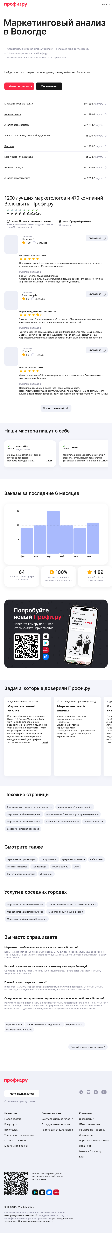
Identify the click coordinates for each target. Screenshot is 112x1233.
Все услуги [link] (10, 1124)
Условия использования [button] (19, 1135)
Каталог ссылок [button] (13, 1140)
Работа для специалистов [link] (57, 1129)
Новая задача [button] (12, 1119)
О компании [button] (86, 1119)
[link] (19, 86)
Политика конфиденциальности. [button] (36, 1221)
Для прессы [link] (86, 1135)
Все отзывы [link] (11, 1129)
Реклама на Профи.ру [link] (92, 1129)
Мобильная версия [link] (16, 1145)
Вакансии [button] (85, 1145)
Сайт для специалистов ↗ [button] (57, 1119)
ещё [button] (50, 460)
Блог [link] (81, 1156)
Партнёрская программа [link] (94, 1140)
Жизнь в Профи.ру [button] (90, 1151)
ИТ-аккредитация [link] (89, 1124)
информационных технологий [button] (20, 1215)
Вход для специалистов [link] (56, 1124)
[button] (97, 238)
